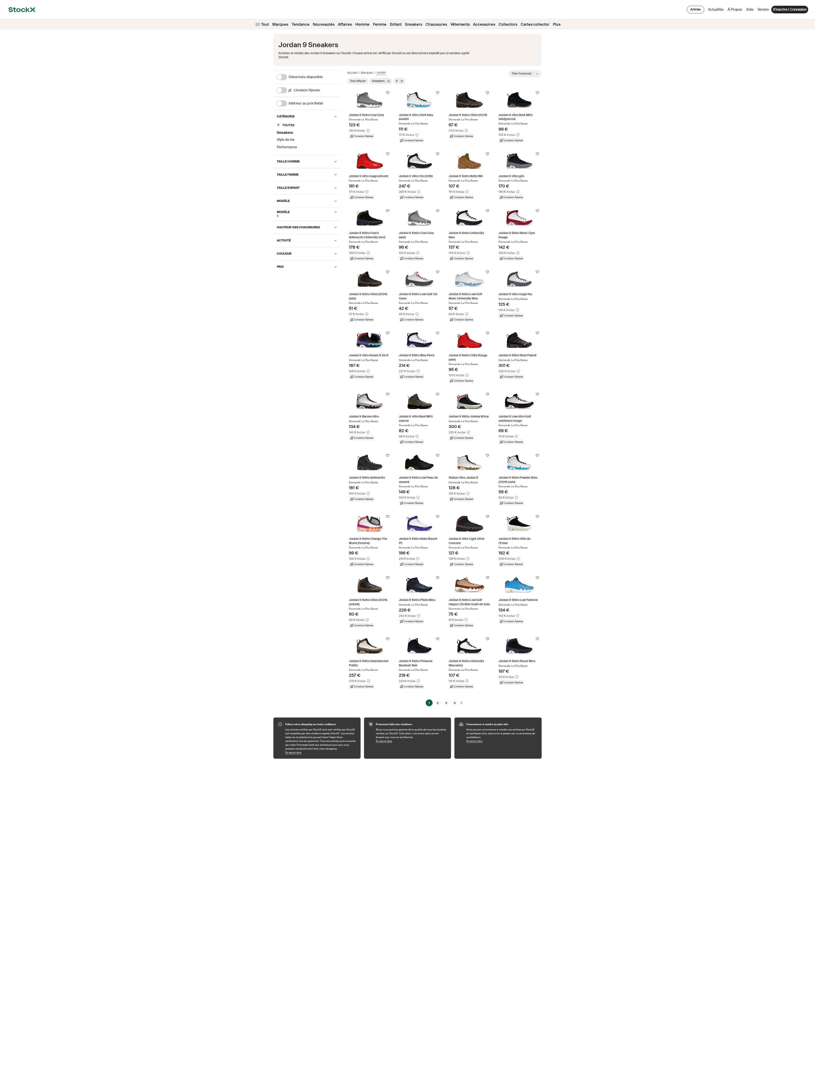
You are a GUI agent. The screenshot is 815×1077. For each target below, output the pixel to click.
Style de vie (285, 139)
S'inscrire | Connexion (790, 9)
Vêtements (460, 24)
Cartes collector (535, 24)
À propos (736, 10)
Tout (265, 24)
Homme (362, 24)
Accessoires (484, 24)
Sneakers (413, 24)
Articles (695, 9)
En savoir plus (320, 752)
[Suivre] (388, 93)
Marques (280, 24)
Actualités (716, 9)
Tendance (300, 24)
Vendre (763, 9)
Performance (287, 147)
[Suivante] (461, 703)
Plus (557, 24)
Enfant (396, 24)
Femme (379, 24)
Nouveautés (323, 24)
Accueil (352, 73)
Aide (749, 9)
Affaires (345, 24)
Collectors (508, 24)
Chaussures (436, 24)
